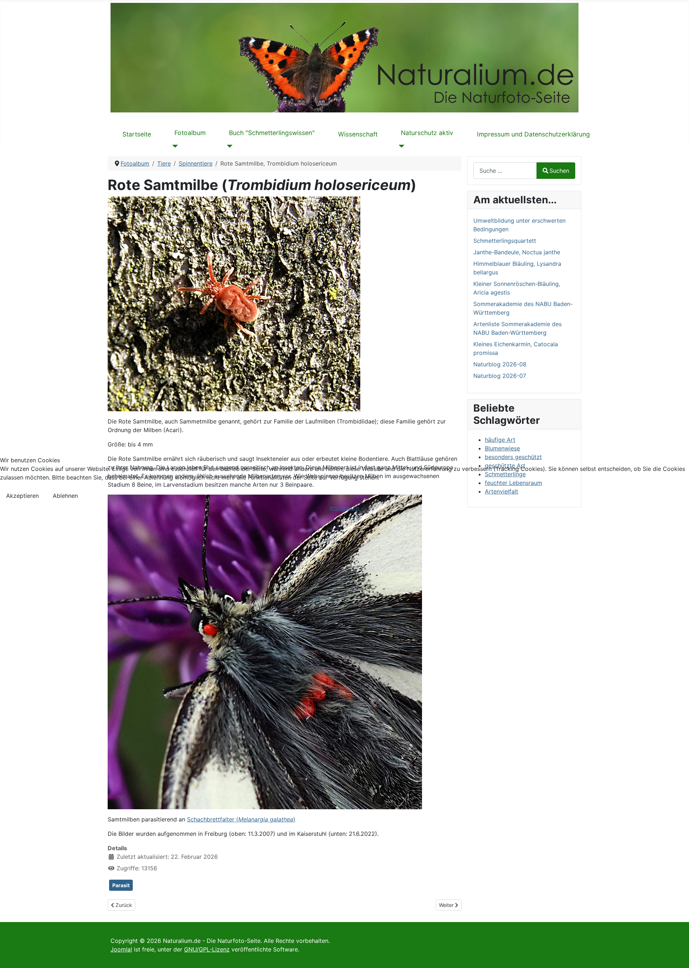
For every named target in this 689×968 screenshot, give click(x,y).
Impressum (344, 507)
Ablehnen (65, 495)
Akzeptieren (22, 495)
